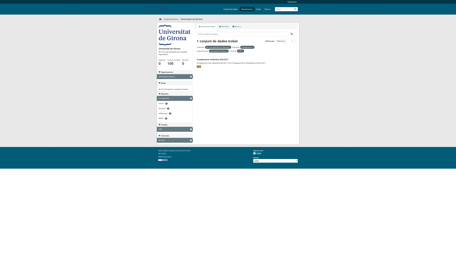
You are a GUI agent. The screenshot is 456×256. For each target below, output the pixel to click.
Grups (258, 9)
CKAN (257, 153)
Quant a (268, 9)
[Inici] (160, 19)
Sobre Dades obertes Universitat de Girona (174, 150)
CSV (198, 66)
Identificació (292, 2)
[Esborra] (229, 47)
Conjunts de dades (230, 9)
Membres (225, 26)
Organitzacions (247, 9)
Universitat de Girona (191, 19)
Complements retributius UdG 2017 (212, 59)
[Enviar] (295, 9)
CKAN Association (165, 156)
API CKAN (162, 153)
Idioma (256, 157)
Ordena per (269, 41)
